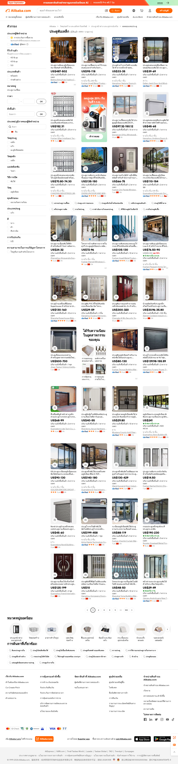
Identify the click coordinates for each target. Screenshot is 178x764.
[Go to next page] (131, 610)
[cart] (142, 11)
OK (41, 101)
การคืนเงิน (113, 698)
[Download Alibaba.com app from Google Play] (163, 739)
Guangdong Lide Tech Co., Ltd (63, 429)
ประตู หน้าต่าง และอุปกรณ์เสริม (104, 26)
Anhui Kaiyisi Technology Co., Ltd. (94, 542)
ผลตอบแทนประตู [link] (129, 26)
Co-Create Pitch (13, 687)
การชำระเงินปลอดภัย (49, 682)
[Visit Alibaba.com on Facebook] (145, 719)
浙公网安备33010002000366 (134, 760)
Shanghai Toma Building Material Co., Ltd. (125, 596)
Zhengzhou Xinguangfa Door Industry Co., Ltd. (63, 258)
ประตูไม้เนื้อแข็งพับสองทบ (65, 650)
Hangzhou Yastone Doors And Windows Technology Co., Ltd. (125, 83)
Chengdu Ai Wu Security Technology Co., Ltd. (125, 318)
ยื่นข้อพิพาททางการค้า (118, 693)
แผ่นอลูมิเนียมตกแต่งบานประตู (23, 663)
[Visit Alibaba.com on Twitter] (156, 719)
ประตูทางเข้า (119, 657)
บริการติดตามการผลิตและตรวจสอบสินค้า (53, 704)
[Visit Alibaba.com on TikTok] (173, 719)
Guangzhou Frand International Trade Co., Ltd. (63, 593)
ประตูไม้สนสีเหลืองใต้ (40, 650)
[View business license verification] (114, 759)
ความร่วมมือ (149, 709)
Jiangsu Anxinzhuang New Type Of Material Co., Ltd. (156, 598)
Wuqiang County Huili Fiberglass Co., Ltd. (125, 432)
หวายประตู (116, 650)
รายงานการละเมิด (117, 711)
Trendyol (118, 751)
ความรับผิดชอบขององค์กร (17, 693)
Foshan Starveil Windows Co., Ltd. (94, 262)
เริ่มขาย (147, 690)
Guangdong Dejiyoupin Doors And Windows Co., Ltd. (156, 193)
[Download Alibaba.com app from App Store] (142, 739)
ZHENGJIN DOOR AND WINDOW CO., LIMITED (94, 193)
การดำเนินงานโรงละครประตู (102, 209)
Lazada (89, 751)
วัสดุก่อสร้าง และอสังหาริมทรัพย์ (73, 26)
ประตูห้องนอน (151, 657)
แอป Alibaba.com (123, 739)
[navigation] (26, 318)
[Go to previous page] (87, 610)
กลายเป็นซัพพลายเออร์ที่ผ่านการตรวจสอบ (157, 702)
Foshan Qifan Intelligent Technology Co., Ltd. (63, 138)
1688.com (60, 751)
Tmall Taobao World (75, 751)
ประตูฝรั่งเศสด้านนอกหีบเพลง (93, 650)
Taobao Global (100, 751)
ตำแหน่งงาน (11, 698)
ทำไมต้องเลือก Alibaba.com (17, 682)
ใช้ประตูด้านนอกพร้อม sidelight (69, 657)
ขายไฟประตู (79, 209)
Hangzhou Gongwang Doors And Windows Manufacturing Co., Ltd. (94, 596)
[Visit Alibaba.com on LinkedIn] (150, 719)
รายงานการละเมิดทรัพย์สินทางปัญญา (122, 704)
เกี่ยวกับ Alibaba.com (15, 676)
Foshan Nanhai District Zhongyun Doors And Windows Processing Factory (156, 486)
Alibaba (53, 26)
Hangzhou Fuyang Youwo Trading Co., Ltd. (156, 369)
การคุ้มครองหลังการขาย (50, 698)
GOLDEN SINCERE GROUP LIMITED (63, 489)
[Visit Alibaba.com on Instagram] (162, 719)
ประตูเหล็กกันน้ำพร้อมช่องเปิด (112, 203)
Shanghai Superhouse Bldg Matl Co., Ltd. (63, 318)
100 (126, 610)
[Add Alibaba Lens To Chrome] (44, 739)
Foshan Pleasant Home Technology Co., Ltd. (156, 267)
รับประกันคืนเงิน (47, 687)
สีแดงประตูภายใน (18, 650)
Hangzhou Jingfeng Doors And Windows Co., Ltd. (156, 138)
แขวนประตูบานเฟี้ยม (61, 203)
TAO (111, 751)
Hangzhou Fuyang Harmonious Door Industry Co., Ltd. (94, 316)
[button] (106, 10)
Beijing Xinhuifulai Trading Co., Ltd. (63, 80)
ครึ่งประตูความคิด (60, 209)
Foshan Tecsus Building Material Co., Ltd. (125, 369)
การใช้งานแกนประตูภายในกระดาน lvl (142, 650)
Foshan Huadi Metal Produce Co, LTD (125, 258)
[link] (174, 737)
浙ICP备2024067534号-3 (160, 760)
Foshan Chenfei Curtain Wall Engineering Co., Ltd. (125, 541)
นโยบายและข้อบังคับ (49, 711)
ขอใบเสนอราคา (81, 687)
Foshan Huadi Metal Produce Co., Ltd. (94, 83)
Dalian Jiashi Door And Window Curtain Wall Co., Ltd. (156, 83)
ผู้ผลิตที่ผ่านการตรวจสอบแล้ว (87, 682)
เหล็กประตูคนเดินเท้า (138, 203)
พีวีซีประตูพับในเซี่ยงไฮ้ (129, 209)
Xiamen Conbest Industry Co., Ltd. (156, 316)
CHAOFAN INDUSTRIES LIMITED (63, 193)
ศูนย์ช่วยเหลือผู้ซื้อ (116, 682)
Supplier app (84, 739)
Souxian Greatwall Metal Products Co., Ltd (156, 543)
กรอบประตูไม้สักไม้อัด (41, 657)
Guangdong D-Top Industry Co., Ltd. (94, 489)
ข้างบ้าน (135, 657)
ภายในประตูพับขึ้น (152, 209)
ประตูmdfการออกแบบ (85, 203)
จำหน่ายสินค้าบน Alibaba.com (156, 685)
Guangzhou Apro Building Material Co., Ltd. (156, 434)
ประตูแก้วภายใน (48, 663)
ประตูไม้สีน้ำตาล (160, 203)
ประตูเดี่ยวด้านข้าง (18, 657)
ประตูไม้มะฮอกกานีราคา (97, 657)
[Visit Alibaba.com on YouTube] (167, 719)
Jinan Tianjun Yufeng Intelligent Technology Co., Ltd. (63, 367)
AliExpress (49, 751)
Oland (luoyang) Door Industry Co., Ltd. (125, 486)
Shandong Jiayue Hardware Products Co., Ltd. (94, 429)
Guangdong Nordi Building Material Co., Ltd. (63, 545)
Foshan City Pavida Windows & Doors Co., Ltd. (125, 190)
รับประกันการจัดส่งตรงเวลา (52, 693)
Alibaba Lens (15, 739)
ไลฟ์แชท (113, 687)
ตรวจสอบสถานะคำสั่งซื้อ (154, 696)
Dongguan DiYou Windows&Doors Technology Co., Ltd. (125, 135)
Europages (129, 751)
